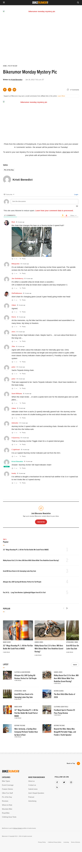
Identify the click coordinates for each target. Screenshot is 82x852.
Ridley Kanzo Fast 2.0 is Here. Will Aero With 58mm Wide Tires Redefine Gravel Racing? (31, 560)
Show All (75, 664)
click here (66, 152)
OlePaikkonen (17, 293)
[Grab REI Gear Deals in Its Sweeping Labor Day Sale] (7, 694)
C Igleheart (16, 449)
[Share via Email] (14, 89)
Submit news (33, 789)
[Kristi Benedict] (7, 180)
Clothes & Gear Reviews (22, 672)
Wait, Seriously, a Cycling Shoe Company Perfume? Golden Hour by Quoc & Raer (26, 731)
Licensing (66, 842)
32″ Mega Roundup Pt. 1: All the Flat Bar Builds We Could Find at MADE (26, 549)
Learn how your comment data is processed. (54, 211)
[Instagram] (71, 782)
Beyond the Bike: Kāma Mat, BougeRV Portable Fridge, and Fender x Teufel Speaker (65, 731)
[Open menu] (4, 2)
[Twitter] (64, 782)
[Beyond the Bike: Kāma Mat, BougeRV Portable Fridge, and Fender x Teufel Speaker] (46, 728)
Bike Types (6, 781)
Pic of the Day (9, 170)
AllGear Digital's (17, 828)
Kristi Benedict (16, 79)
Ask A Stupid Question (36, 793)
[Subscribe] (57, 787)
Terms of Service (75, 842)
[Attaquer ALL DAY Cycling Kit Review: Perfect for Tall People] (7, 675)
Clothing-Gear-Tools (61, 707)
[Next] (66, 608)
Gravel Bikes (39, 642)
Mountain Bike (7, 809)
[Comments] (68, 89)
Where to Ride (7, 805)
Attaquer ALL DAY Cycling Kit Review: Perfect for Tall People (22, 582)
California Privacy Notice (54, 842)
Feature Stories (7, 789)
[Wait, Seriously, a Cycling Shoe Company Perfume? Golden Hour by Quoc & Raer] (7, 728)
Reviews (5, 801)
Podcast (31, 797)
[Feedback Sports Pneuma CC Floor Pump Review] (46, 709)
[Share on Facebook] (5, 89)
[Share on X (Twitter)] (9, 89)
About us (31, 781)
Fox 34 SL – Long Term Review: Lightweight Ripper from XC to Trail (24, 592)
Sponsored (70, 642)
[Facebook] (57, 782)
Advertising (32, 801)
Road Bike (6, 813)
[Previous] (63, 608)
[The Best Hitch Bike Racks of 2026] (46, 694)
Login (76, 194)
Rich (13, 222)
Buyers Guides (59, 691)
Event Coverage (8, 785)
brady (14, 473)
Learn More (61, 96)
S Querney (16, 438)
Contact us (32, 785)
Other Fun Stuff (7, 793)
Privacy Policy (42, 842)
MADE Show (6, 642)
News (76, 642)
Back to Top (71, 763)
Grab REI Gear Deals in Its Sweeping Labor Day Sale (19, 571)
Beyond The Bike (19, 725)
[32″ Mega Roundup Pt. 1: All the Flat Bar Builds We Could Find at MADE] (18, 630)
